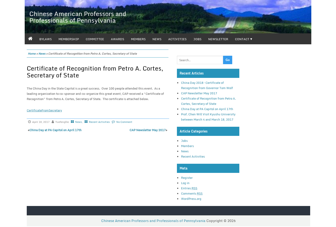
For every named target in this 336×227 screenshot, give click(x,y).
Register (187, 177)
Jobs (197, 39)
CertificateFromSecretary (44, 110)
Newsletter (218, 39)
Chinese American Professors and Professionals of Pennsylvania (77, 16)
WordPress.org (191, 198)
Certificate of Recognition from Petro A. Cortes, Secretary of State (95, 71)
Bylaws (45, 39)
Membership (69, 39)
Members (138, 39)
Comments (192, 193)
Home (32, 53)
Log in (185, 182)
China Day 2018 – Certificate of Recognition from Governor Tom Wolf (207, 85)
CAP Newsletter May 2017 (148, 129)
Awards (117, 39)
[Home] (30, 38)
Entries (189, 188)
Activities (177, 39)
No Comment (124, 122)
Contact (242, 39)
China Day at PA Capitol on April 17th (55, 129)
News (156, 39)
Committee (95, 39)
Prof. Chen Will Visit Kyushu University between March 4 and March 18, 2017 (208, 117)
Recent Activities (99, 122)
